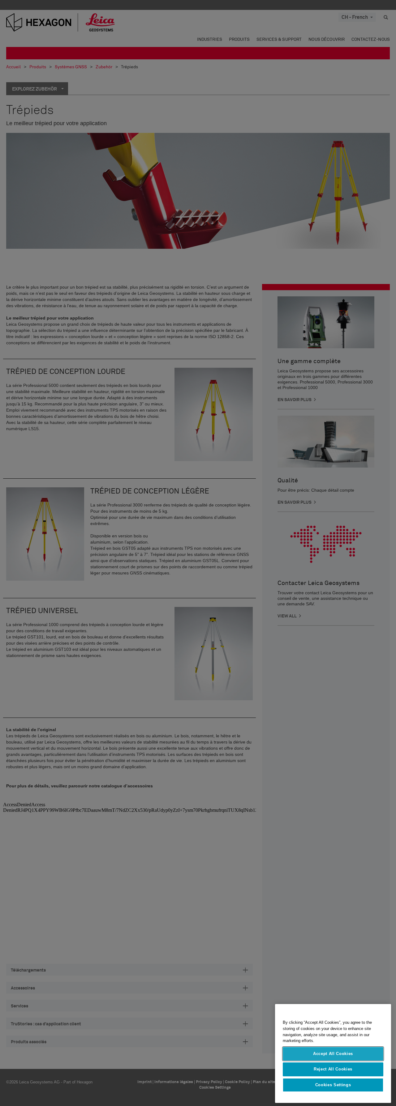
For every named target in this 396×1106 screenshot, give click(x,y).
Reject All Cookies (333, 1069)
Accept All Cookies (333, 1053)
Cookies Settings (333, 1085)
